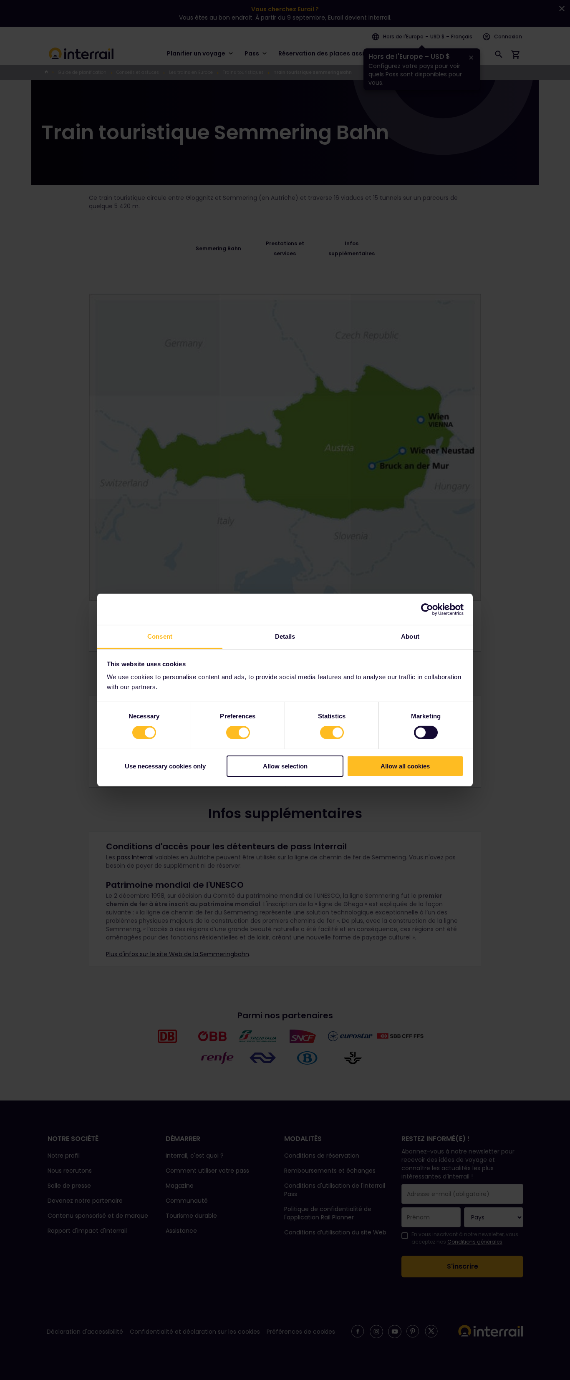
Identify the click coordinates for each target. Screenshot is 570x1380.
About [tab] (410, 636)
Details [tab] (285, 636)
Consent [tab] (159, 636)
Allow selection (285, 766)
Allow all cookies (405, 766)
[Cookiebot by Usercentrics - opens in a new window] (427, 609)
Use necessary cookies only (165, 766)
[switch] (238, 732)
